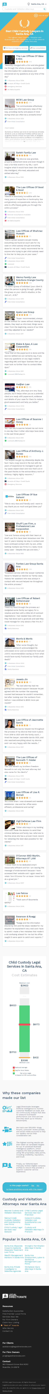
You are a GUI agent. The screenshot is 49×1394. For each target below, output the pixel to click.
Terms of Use (7, 1391)
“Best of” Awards (11, 1325)
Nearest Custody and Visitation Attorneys (13, 1211)
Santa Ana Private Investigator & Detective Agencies (12, 1269)
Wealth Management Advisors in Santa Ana (14, 1256)
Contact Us (7, 1331)
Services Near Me (10, 1317)
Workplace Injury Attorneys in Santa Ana (33, 1269)
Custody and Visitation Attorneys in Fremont (34, 1229)
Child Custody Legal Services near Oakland (13, 1229)
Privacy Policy (37, 1388)
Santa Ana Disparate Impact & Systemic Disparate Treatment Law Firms (13, 1249)
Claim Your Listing (10, 1322)
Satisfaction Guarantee (12, 1311)
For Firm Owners (10, 1319)
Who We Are (8, 1328)
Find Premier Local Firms (14, 1314)
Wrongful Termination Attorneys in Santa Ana (34, 1248)
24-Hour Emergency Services (17, 48)
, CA (42, 1239)
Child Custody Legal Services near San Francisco (34, 1212)
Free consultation (38, 48)
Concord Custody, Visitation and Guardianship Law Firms (33, 1221)
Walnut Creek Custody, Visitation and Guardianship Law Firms (12, 1221)
